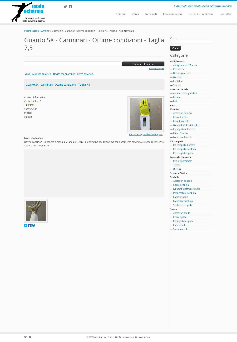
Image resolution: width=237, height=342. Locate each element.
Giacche (177, 77)
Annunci (45, 30)
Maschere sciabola (183, 200)
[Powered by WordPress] (120, 336)
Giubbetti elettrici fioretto (186, 125)
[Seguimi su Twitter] (66, 6)
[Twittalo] (25, 225)
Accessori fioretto (182, 112)
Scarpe (176, 85)
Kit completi (176, 141)
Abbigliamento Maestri (185, 65)
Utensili (177, 169)
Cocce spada (180, 216)
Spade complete (181, 229)
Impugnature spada (183, 221)
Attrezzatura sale (179, 89)
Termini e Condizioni (200, 14)
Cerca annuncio (172, 14)
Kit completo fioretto (184, 144)
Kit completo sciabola (184, 148)
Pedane (177, 97)
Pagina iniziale (31, 30)
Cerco (173, 105)
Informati (151, 14)
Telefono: (29, 104)
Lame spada (179, 225)
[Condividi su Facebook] (29, 225)
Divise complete (181, 73)
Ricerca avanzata (156, 68)
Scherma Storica (178, 173)
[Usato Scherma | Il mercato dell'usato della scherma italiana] (27, 12)
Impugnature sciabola (184, 192)
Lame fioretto (180, 133)
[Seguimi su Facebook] (71, 6)
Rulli (175, 101)
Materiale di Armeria (180, 157)
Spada (173, 209)
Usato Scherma (99, 337)
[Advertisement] (94, 173)
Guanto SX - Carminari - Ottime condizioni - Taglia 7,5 (58, 84)
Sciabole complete (182, 205)
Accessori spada (181, 212)
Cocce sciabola (181, 184)
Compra (121, 14)
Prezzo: (28, 112)
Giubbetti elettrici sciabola (186, 188)
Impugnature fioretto (184, 129)
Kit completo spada (183, 153)
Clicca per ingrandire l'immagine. (146, 134)
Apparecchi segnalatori (185, 93)
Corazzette (179, 69)
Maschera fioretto (182, 137)
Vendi (135, 14)
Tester (176, 164)
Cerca (173, 38)
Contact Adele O (32, 101)
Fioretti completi (181, 121)
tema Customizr (143, 337)
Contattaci (226, 14)
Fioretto (174, 109)
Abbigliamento (177, 61)
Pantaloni (178, 81)
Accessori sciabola (182, 180)
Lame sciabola (180, 196)
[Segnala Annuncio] (33, 225)
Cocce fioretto (180, 117)
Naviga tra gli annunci (64, 73)
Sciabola (174, 177)
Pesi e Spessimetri (182, 160)
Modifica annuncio (41, 73)
